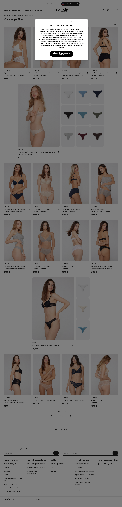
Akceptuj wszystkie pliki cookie (61, 54)
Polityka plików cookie (48, 43)
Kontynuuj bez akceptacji (78, 22)
